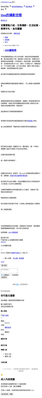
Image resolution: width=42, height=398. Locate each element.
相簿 (6, 37)
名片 (6, 42)
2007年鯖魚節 (13, 232)
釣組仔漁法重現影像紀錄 (18, 176)
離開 (11, 394)
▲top (2, 262)
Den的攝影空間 (11, 15)
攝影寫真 (17, 33)
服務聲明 (21, 371)
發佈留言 (4, 277)
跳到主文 (4, 20)
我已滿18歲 (5, 394)
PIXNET (9, 369)
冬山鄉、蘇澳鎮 (18, 258)
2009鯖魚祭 (10, 50)
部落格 (7, 40)
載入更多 (4, 265)
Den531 (3, 242)
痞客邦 (13, 253)
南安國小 (30, 121)
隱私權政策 (35, 369)
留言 (17, 253)
